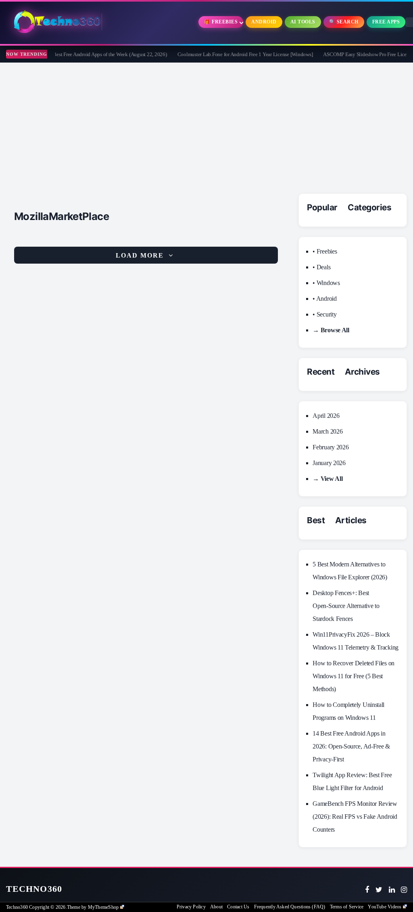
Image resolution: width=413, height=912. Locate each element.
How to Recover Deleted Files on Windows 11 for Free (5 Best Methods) (353, 676)
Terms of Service (346, 907)
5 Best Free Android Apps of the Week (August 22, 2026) (98, 54)
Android (264, 22)
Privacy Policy (191, 907)
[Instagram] (404, 890)
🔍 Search (344, 22)
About (216, 907)
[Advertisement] (206, 123)
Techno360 (34, 889)
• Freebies (325, 251)
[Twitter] (378, 890)
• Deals (321, 267)
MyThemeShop (103, 907)
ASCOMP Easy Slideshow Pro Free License (358, 54)
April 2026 (326, 415)
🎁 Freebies (221, 22)
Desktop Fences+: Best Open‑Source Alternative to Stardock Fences (346, 605)
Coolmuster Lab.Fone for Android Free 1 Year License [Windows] (234, 54)
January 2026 (329, 462)
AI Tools (302, 22)
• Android (324, 298)
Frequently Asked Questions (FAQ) (289, 907)
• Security (324, 314)
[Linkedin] (392, 890)
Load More (140, 255)
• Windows (326, 282)
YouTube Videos (384, 907)
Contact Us (238, 907)
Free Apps (386, 22)
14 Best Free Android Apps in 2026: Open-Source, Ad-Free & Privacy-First (351, 746)
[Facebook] (367, 890)
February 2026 (330, 447)
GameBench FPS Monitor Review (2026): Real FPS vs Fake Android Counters (355, 816)
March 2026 (327, 431)
